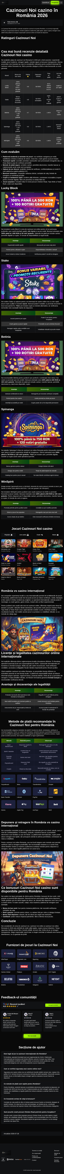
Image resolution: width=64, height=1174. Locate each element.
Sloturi (54, 534)
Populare (7, 534)
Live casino (23, 534)
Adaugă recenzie (53, 1005)
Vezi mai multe (32, 1036)
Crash (38, 534)
